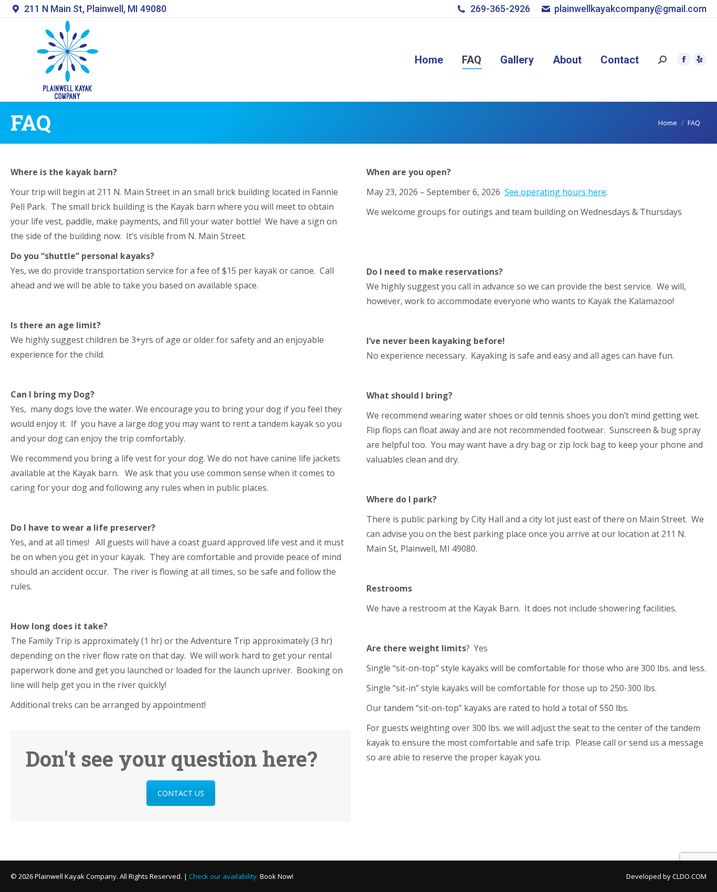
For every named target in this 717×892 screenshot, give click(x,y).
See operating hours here (555, 192)
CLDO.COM (689, 876)
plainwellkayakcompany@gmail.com (630, 8)
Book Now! (276, 876)
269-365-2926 (500, 8)
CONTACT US (180, 793)
